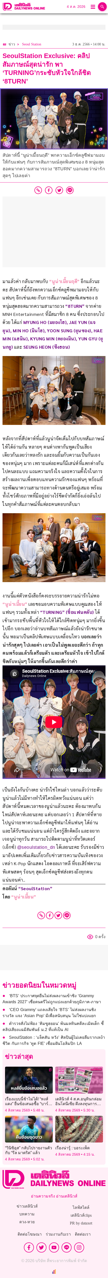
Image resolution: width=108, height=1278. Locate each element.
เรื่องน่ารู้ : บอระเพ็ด (72, 1148)
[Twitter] (58, 915)
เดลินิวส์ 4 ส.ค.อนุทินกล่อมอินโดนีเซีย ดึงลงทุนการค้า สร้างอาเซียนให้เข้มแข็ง (78, 1104)
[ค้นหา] (102, 6)
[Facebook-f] (29, 1247)
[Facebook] (49, 915)
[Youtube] (54, 1247)
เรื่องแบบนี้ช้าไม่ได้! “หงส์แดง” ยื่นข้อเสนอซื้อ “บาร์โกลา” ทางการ (26, 1104)
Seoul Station (31, 44)
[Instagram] (79, 1247)
